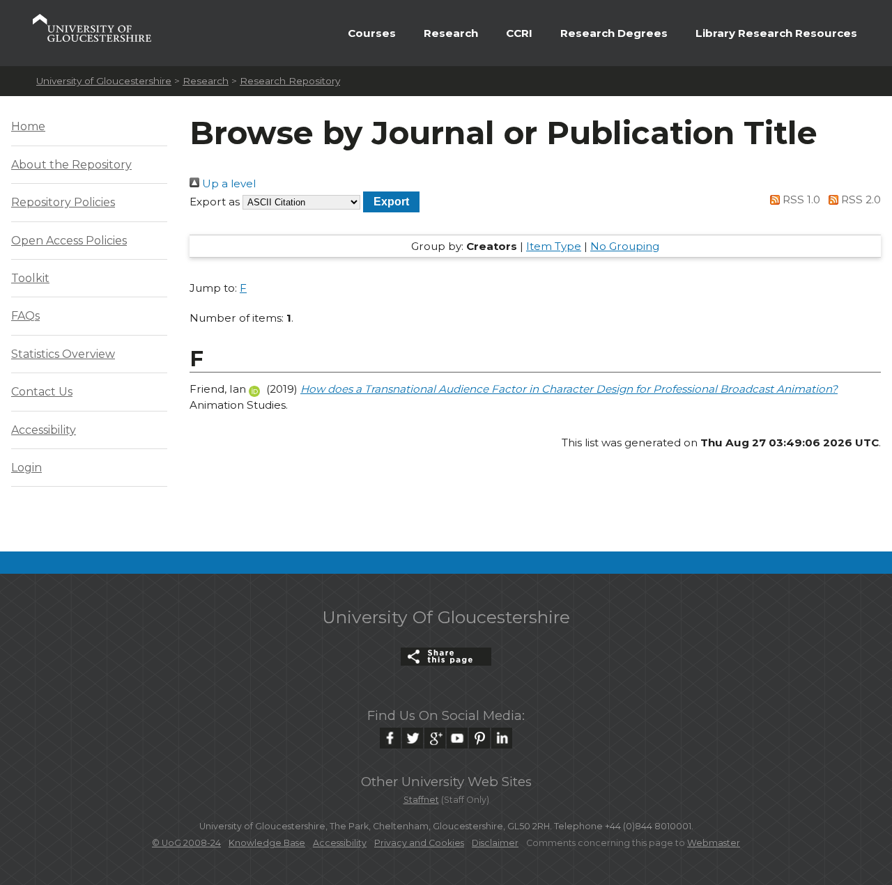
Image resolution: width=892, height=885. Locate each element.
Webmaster (713, 843)
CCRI (519, 33)
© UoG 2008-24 (186, 843)
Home (28, 126)
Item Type (553, 246)
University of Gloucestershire (103, 80)
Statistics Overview (63, 354)
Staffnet (421, 799)
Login (26, 467)
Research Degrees (614, 33)
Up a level (227, 183)
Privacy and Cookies (419, 843)
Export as (215, 201)
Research (451, 33)
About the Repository (71, 164)
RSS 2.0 (859, 199)
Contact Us (41, 391)
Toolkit (30, 278)
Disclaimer (495, 843)
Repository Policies (63, 202)
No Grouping (624, 246)
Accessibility (43, 430)
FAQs (25, 315)
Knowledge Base (267, 843)
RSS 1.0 (800, 199)
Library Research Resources (776, 33)
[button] (391, 201)
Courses (372, 33)
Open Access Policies (69, 240)
